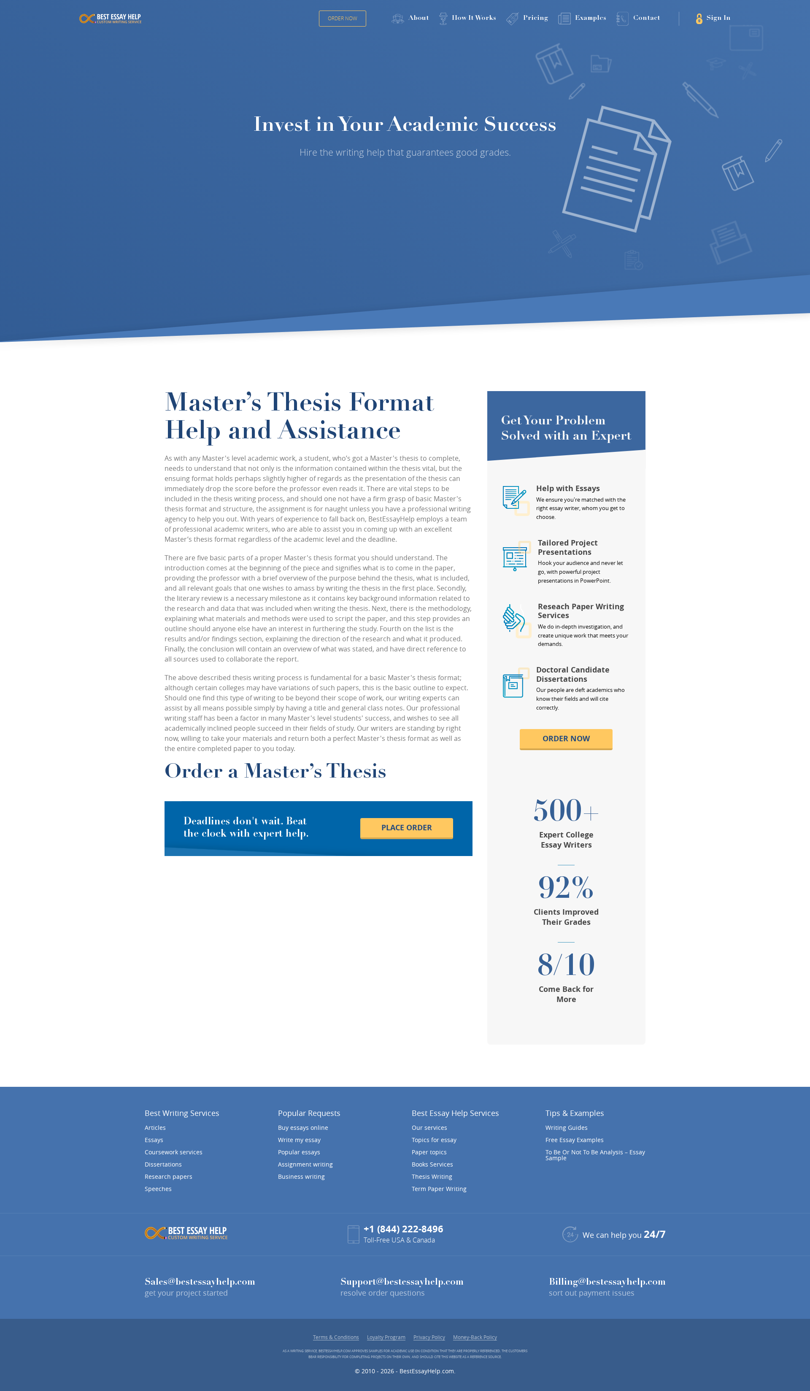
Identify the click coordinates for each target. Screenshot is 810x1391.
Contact (646, 18)
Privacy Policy (429, 1337)
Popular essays (299, 1152)
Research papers (168, 1177)
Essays (154, 1140)
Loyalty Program (386, 1337)
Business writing (301, 1177)
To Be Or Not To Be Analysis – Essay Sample (595, 1155)
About (418, 18)
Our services (429, 1128)
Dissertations (163, 1164)
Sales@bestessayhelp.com (200, 1282)
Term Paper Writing (439, 1189)
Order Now (342, 18)
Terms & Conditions (336, 1337)
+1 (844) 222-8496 (403, 1228)
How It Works (474, 18)
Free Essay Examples (574, 1140)
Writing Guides (566, 1128)
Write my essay (299, 1140)
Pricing (535, 18)
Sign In (719, 18)
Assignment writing (305, 1164)
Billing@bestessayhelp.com (607, 1282)
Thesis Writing (432, 1177)
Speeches (158, 1189)
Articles (155, 1128)
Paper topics (429, 1152)
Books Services (432, 1164)
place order (406, 827)
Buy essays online (303, 1128)
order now (566, 738)
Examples (590, 18)
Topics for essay (434, 1140)
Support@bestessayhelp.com (402, 1282)
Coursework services (173, 1152)
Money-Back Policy (475, 1337)
